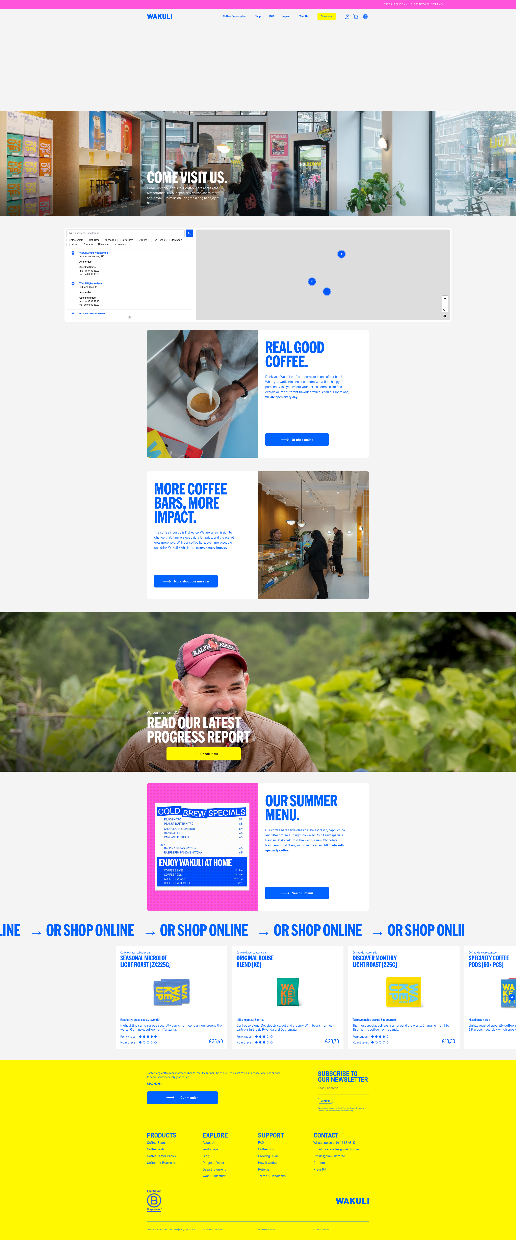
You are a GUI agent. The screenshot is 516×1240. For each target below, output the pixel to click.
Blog (206, 1156)
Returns (263, 1169)
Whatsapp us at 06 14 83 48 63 (334, 1142)
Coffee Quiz (266, 1149)
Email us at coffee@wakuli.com (336, 1149)
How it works (267, 1163)
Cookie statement (321, 1230)
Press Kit (319, 1169)
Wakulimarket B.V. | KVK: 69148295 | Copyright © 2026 (171, 1230)
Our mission (189, 1097)
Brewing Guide (268, 1156)
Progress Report (214, 1163)
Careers (319, 1163)
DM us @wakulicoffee (329, 1156)
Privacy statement (266, 1230)
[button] (355, 16)
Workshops (210, 1149)
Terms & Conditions (272, 1176)
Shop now (326, 16)
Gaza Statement (214, 1169)
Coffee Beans (156, 1142)
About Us (209, 1142)
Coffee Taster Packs (161, 1156)
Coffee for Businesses (162, 1163)
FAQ (261, 1142)
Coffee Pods (155, 1149)
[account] (347, 16)
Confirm (325, 1101)
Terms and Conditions (213, 1230)
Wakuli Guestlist (214, 1176)
